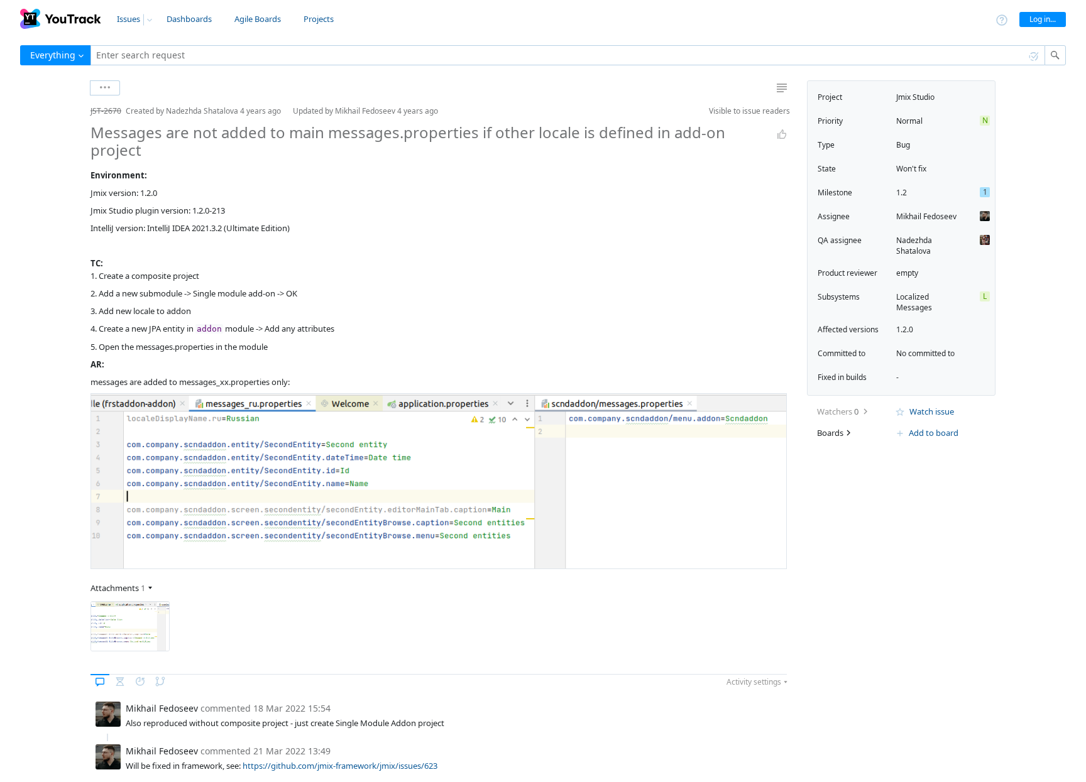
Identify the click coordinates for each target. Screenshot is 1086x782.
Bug (903, 144)
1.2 (901, 192)
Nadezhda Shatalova (914, 245)
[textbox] (568, 55)
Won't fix (911, 168)
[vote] (782, 134)
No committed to (925, 353)
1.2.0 (904, 329)
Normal (909, 121)
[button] (80, 111)
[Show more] (105, 87)
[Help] (1001, 19)
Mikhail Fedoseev (926, 216)
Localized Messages (914, 302)
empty (907, 273)
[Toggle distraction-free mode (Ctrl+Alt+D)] (781, 87)
